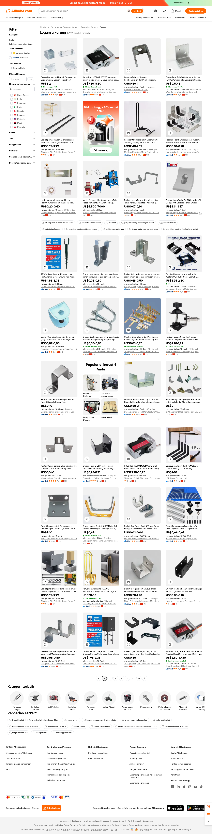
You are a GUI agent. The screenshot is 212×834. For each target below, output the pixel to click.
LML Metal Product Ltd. (176, 478)
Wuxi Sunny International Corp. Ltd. (181, 92)
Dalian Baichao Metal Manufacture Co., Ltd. (142, 412)
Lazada (106, 821)
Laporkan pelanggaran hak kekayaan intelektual (146, 776)
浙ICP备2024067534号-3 (179, 830)
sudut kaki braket (163, 720)
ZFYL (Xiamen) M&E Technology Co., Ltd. (184, 412)
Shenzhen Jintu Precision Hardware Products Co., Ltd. (101, 351)
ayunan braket (72, 720)
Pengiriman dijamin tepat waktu (61, 764)
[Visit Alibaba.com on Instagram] (190, 786)
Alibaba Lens (22, 808)
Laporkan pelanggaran (139, 783)
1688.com (76, 821)
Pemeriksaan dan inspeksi (58, 775)
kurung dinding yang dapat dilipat (25, 726)
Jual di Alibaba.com (179, 753)
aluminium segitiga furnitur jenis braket (182, 229)
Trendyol (137, 821)
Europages (148, 821)
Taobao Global (118, 821)
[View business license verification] (132, 829)
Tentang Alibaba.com (16, 747)
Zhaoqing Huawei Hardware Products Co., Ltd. (59, 92)
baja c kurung (79, 726)
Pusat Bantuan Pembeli (140, 753)
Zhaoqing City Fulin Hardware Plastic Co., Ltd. (59, 152)
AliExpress (65, 821)
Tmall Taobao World (92, 821)
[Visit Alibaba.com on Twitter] (184, 786)
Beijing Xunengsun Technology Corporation (142, 286)
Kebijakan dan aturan (56, 780)
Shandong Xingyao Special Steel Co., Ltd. (59, 349)
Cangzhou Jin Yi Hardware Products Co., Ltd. (101, 286)
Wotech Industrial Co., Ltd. (136, 89)
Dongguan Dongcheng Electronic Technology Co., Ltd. (101, 541)
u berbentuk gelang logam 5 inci (45, 720)
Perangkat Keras (88, 27)
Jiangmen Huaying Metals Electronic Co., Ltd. (59, 212)
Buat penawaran (95, 758)
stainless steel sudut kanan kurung (83, 229)
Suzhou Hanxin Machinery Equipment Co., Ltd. (101, 212)
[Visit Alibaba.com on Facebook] (172, 786)
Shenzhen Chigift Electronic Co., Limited (142, 478)
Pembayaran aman (55, 753)
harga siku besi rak (19, 733)
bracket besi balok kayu (91, 223)
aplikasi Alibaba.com (154, 808)
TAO (128, 821)
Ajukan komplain (137, 764)
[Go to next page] (144, 678)
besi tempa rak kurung (115, 229)
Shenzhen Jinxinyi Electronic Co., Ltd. (99, 92)
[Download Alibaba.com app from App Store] (175, 808)
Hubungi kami (136, 758)
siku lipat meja (41, 733)
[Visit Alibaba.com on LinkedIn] (178, 786)
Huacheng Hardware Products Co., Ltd (141, 212)
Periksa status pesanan (181, 764)
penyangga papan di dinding (176, 726)
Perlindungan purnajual (57, 769)
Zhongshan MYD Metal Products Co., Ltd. (142, 351)
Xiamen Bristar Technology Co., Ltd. (181, 538)
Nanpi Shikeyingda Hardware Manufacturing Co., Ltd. (184, 152)
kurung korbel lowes (102, 726)
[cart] (165, 11)
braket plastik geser (53, 229)
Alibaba (43, 27)
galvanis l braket (169, 223)
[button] (128, 11)
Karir (8, 769)
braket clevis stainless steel (136, 720)
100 (138, 678)
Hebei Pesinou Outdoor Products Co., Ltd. (59, 286)
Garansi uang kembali (56, 758)
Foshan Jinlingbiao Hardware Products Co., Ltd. (142, 538)
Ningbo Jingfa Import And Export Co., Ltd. (184, 212)
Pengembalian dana (138, 769)
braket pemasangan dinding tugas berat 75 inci (137, 726)
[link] (208, 806)
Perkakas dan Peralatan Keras (64, 27)
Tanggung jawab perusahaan (18, 764)
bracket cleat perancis (57, 726)
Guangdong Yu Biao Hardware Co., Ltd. (100, 478)
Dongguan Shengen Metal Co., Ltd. (181, 289)
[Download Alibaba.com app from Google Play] (196, 808)
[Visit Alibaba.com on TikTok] (201, 786)
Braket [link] (103, 27)
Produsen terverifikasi (98, 753)
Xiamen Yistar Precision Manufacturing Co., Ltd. (59, 478)
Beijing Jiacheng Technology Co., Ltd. (57, 412)
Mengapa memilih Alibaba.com (19, 753)
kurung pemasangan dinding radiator (102, 720)
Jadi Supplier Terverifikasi (182, 769)
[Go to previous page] (98, 678)
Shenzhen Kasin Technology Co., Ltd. (182, 351)
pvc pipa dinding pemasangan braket (139, 223)
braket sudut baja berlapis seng (145, 229)
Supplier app (108, 808)
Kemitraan (175, 775)
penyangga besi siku (64, 733)
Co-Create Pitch (13, 758)
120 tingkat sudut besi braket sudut (59, 223)
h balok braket (18, 720)
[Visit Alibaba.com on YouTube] (195, 786)
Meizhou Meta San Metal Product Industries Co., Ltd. (142, 152)
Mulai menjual (177, 758)
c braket (112, 223)
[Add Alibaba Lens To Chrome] (51, 808)
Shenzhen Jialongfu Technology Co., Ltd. (59, 538)
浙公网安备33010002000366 (153, 830)
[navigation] (21, 353)
